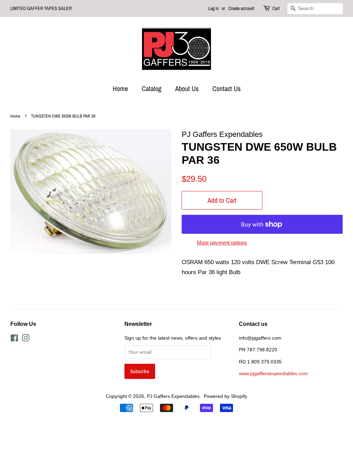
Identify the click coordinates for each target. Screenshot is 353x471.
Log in (213, 8)
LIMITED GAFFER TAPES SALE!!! (41, 8)
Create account (241, 8)
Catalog (151, 88)
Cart (276, 8)
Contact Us (226, 88)
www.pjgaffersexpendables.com (273, 373)
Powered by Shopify (225, 396)
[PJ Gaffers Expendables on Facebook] (14, 339)
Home (120, 88)
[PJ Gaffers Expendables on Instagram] (25, 339)
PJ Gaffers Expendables (174, 396)
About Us (187, 88)
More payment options (222, 242)
